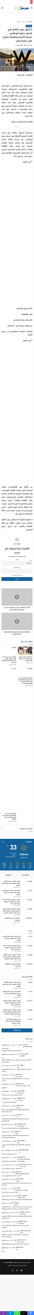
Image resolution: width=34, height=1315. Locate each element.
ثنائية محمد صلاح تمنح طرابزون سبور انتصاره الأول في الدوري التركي (11, 892)
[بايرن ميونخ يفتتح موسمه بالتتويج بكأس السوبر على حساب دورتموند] (27, 1021)
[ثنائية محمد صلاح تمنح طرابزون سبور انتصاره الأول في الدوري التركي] (27, 893)
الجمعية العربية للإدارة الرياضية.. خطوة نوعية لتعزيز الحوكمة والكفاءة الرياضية (15, 1136)
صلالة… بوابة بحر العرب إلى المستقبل (16, 1087)
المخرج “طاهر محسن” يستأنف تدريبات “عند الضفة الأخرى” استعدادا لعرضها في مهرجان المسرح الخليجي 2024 (17, 1208)
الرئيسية (28, 22)
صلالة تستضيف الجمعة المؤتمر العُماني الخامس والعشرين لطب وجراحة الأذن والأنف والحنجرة (11, 911)
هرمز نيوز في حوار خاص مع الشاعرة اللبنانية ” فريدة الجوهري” (15, 1226)
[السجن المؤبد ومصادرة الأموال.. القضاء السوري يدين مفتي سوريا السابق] (27, 884)
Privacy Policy (23, 1266)
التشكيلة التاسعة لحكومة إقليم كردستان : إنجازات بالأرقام (17, 1200)
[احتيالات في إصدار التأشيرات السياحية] (27, 920)
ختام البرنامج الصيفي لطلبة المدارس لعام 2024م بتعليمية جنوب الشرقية (17, 1217)
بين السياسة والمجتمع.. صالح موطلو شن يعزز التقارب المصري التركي (15, 1120)
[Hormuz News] (21, 8)
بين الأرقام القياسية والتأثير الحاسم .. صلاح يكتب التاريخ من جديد (15, 1175)
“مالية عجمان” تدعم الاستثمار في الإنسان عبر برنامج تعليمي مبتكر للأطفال (9, 816)
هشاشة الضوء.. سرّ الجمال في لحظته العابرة (13, 1161)
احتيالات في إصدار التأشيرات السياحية (12, 919)
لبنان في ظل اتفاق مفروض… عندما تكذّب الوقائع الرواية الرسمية (16, 1070)
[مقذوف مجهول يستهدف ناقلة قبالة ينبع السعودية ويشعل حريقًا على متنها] (27, 902)
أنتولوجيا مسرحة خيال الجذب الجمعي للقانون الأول (15, 1244)
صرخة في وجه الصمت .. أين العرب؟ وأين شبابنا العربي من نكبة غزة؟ (16, 1184)
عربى (23, 22)
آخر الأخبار (8, 875)
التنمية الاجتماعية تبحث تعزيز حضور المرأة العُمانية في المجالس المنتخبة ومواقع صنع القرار (25, 681)
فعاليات (19, 22)
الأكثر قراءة (25, 875)
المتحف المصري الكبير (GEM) (9, 1154)
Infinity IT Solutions (12, 1266)
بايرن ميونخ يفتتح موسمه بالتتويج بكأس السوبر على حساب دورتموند (13, 1021)
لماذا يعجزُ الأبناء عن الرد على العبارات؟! (12, 1095)
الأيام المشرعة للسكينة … (8, 1102)
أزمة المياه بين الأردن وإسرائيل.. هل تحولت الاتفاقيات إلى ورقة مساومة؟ (16, 1061)
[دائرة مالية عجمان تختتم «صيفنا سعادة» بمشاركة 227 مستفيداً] (25, 651)
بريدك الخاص (17, 567)
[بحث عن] (32, 9)
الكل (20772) (17, 1030)
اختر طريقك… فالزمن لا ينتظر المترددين (12, 1169)
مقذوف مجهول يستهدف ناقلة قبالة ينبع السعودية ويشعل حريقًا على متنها (11, 902)
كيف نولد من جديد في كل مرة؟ (10, 1192)
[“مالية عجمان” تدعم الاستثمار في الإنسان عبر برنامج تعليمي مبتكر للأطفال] (9, 740)
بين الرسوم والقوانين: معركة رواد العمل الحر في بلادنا (15, 1128)
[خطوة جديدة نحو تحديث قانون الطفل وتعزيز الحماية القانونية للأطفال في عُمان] (9, 651)
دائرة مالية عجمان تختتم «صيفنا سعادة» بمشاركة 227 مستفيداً (25, 659)
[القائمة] (2, 9)
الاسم (17, 560)
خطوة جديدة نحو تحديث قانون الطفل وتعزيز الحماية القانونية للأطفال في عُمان (9, 660)
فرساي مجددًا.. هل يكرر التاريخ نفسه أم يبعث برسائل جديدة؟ (15, 1080)
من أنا (3, 1251)
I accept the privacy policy (17, 575)
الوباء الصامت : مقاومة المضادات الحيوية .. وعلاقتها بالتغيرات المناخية (15, 1236)
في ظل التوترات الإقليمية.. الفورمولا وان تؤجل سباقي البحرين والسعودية (16, 1111)
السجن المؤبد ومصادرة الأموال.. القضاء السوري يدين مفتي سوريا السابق (11, 883)
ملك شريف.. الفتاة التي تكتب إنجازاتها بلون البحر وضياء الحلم (16, 1146)
